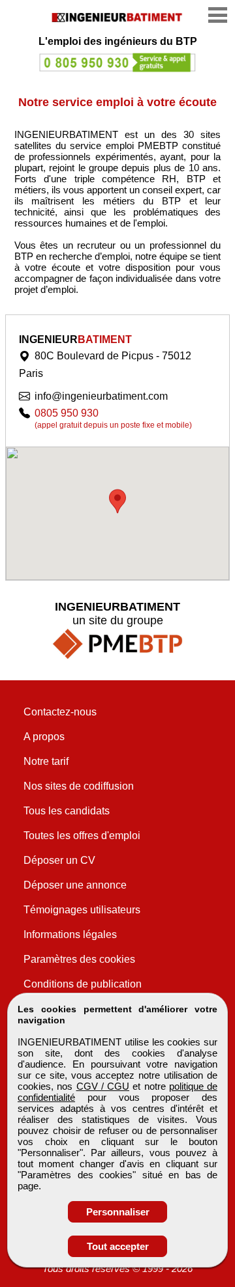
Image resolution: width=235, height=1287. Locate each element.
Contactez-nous (60, 711)
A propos (44, 736)
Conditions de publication (83, 983)
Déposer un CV (59, 860)
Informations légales (70, 934)
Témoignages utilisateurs (82, 909)
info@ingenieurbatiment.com (101, 396)
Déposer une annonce (75, 885)
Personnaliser (117, 1211)
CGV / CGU (103, 1086)
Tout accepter (118, 1246)
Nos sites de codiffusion (79, 786)
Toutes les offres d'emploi (82, 835)
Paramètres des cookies (79, 959)
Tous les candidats (67, 810)
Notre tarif (46, 761)
